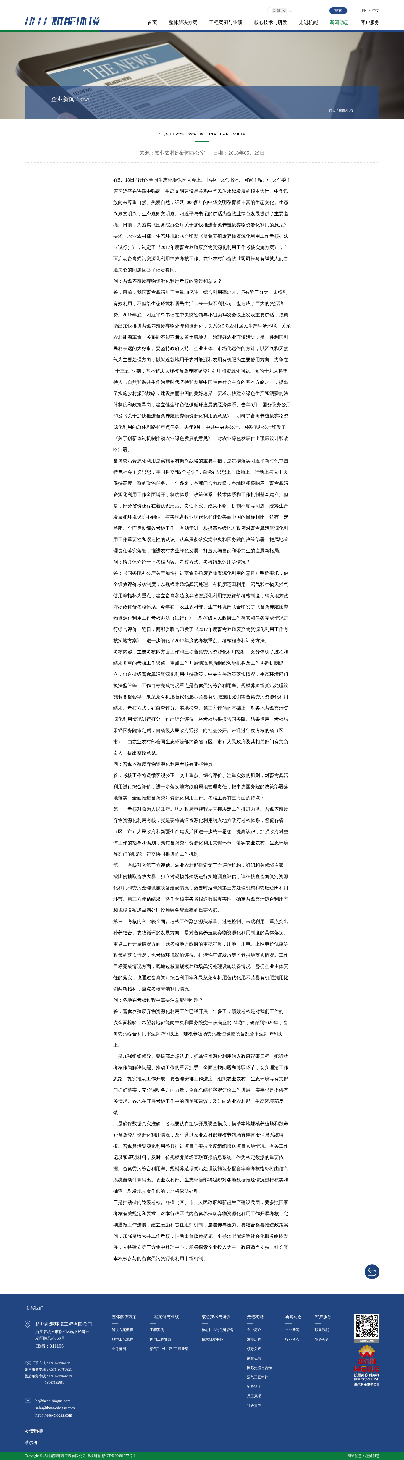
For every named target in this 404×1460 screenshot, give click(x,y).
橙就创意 (372, 1456)
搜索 (338, 10)
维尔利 (31, 1442)
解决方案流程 (122, 1330)
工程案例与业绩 (225, 22)
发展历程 (254, 1339)
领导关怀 (254, 1349)
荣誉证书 (254, 1358)
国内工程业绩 (160, 1339)
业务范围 (119, 1349)
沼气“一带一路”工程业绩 (169, 1349)
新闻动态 (339, 22)
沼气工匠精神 (257, 1377)
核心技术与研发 (270, 22)
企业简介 (254, 1330)
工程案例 (157, 1330)
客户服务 (370, 22)
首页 (152, 22)
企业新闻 (292, 1330)
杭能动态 (346, 111)
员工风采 (254, 1396)
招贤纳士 (254, 1387)
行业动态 (292, 1339)
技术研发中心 (212, 1339)
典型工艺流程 (122, 1339)
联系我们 (322, 1330)
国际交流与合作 (259, 1368)
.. (52, 1442)
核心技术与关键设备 (218, 1330)
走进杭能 (308, 22)
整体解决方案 (183, 22)
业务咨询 (322, 1339)
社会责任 (254, 1406)
